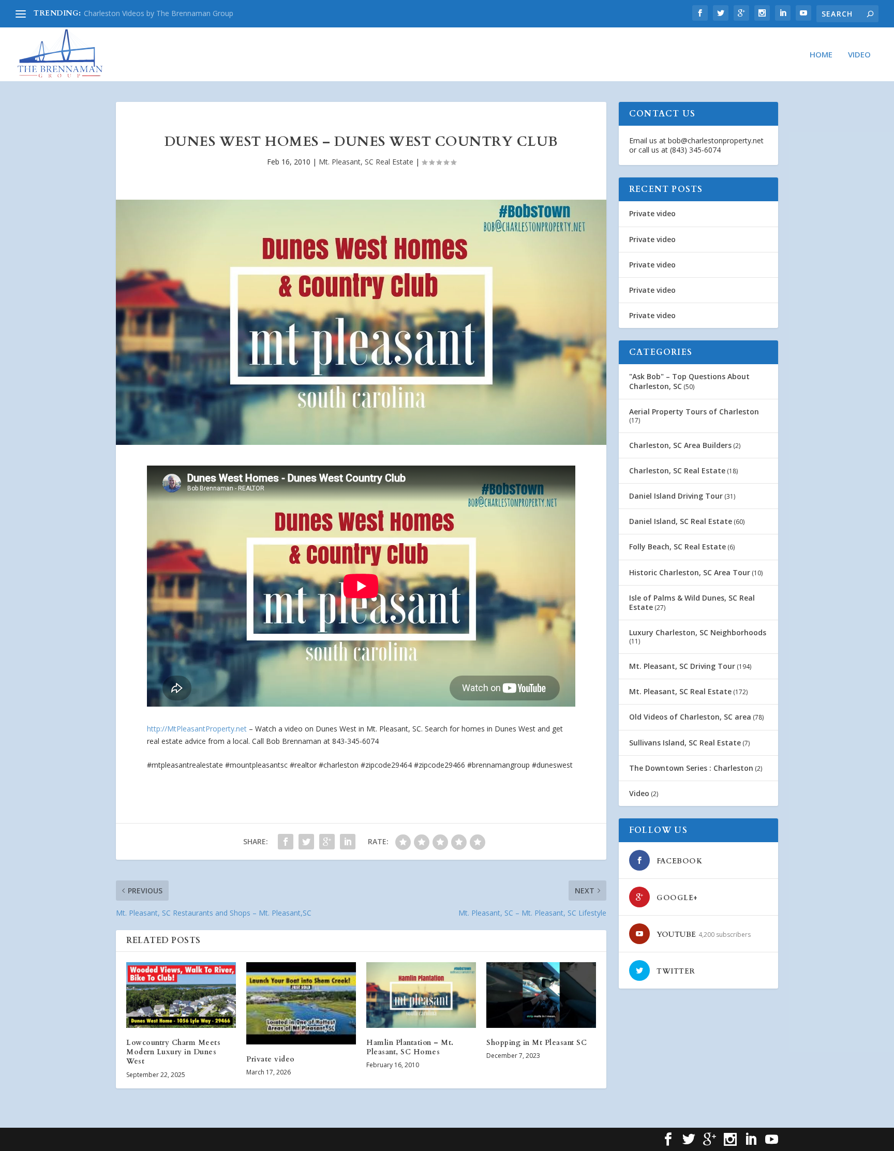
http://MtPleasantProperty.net (197, 729)
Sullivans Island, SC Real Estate (685, 743)
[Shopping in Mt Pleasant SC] (541, 995)
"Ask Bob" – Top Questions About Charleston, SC (689, 381)
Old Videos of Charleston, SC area (690, 717)
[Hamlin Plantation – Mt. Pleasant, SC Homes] (421, 995)
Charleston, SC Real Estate (677, 470)
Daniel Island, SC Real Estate (680, 521)
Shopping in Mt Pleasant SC (536, 1043)
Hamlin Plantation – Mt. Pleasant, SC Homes (410, 1047)
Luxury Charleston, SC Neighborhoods (697, 632)
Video (859, 54)
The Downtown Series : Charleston (691, 768)
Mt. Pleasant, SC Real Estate (366, 162)
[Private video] (301, 1003)
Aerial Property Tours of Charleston (694, 411)
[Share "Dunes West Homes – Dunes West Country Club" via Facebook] (285, 841)
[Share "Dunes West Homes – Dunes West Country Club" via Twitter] (306, 841)
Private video (270, 1059)
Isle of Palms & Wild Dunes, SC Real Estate (692, 602)
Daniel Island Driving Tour (676, 496)
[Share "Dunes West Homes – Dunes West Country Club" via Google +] (327, 841)
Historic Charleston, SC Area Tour (689, 572)
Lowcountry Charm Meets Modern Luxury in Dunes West (173, 1052)
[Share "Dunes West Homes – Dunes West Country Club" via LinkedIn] (347, 841)
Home (821, 54)
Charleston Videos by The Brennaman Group (158, 13)
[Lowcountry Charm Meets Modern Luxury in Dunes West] (181, 995)
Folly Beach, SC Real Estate (677, 546)
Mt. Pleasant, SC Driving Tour (682, 666)
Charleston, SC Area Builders (680, 445)
